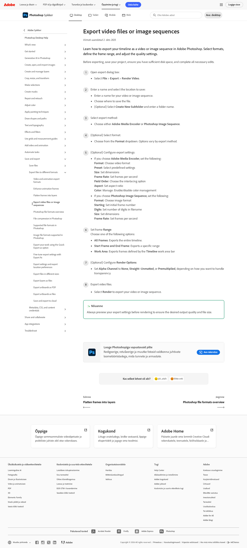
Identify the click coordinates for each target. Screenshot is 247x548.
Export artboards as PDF (44, 287)
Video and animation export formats (46, 180)
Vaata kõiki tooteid (16, 506)
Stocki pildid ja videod (17, 502)
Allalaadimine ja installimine (166, 475)
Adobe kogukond (161, 479)
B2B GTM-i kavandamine (67, 488)
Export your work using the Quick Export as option (48, 246)
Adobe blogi (208, 520)
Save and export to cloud (44, 300)
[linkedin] (54, 542)
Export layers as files (42, 280)
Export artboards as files (44, 294)
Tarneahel (207, 502)
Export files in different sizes (46, 274)
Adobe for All (208, 515)
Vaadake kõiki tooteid (66, 493)
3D (9, 493)
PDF (9, 488)
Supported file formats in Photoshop (44, 227)
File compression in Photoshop (47, 218)
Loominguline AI (14, 470)
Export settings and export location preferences (45, 266)
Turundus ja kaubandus (82, 4)
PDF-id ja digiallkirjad (53, 4)
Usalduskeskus (209, 506)
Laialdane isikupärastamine (68, 470)
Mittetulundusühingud (115, 475)
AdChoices (235, 542)
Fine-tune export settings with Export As (47, 256)
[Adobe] (9, 4)
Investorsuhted (209, 497)
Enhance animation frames (46, 188)
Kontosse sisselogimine (212, 470)
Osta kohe (133, 4)
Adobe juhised (160, 484)
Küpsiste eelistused (190, 542)
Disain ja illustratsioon (17, 479)
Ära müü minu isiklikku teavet (212, 542)
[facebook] (37, 542)
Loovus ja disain (27, 4)
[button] (221, 4)
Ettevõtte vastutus (210, 493)
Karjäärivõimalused (211, 479)
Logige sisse (234, 4)
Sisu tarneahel (62, 475)
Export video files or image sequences (46, 204)
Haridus (109, 470)
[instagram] (43, 542)
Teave (205, 475)
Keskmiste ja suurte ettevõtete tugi (168, 488)
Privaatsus (157, 542)
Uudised (206, 488)
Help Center (159, 470)
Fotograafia (12, 475)
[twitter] (48, 542)
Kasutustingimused (172, 542)
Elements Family (15, 497)
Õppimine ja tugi (110, 4)
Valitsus (109, 479)
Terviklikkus (208, 511)
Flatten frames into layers (45, 195)
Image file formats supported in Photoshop (48, 237)
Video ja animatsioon (16, 484)
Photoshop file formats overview (48, 211)
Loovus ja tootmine (64, 484)
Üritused (206, 484)
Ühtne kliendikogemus (66, 479)
